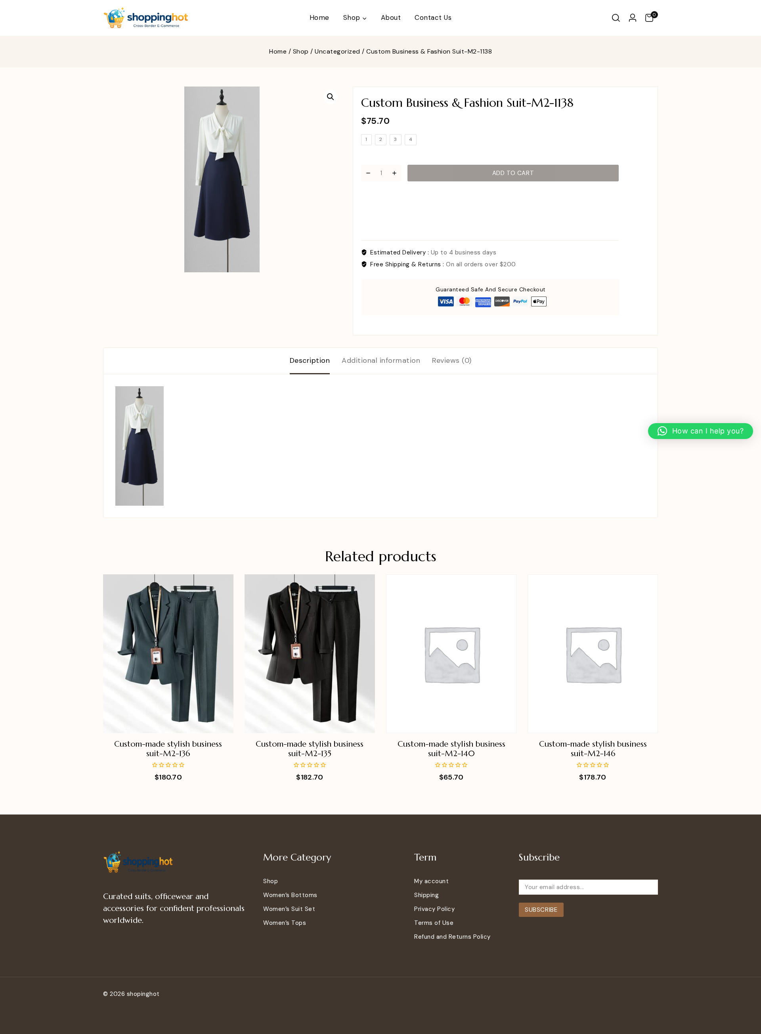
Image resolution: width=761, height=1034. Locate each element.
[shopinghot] (146, 18)
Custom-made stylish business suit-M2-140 (451, 749)
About (391, 17)
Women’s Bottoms (290, 895)
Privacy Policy (434, 909)
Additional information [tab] (381, 360)
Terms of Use (433, 923)
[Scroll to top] (742, 991)
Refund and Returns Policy (452, 937)
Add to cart (513, 173)
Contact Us (433, 17)
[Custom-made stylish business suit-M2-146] (593, 653)
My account (431, 881)
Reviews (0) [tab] (452, 360)
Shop (270, 881)
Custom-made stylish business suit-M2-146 (593, 749)
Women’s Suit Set (289, 909)
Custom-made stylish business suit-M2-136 (168, 749)
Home (319, 17)
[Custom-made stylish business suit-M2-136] (168, 653)
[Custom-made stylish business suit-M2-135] (310, 653)
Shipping (426, 895)
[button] (330, 97)
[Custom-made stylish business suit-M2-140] (451, 653)
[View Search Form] (616, 18)
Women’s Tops (284, 923)
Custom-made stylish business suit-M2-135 (309, 749)
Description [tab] (310, 360)
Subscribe (541, 910)
